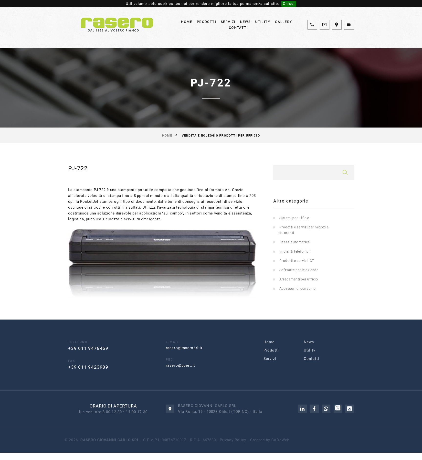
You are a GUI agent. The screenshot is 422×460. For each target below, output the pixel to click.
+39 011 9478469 (88, 348)
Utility (262, 22)
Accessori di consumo (297, 288)
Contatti (238, 28)
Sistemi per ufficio (294, 218)
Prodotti (206, 22)
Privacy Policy (233, 440)
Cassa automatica (294, 242)
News (245, 22)
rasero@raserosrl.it (184, 348)
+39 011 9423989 (88, 367)
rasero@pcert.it (180, 365)
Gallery (283, 22)
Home (186, 22)
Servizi (228, 22)
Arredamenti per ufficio (298, 279)
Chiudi (289, 3)
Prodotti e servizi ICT (296, 261)
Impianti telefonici (294, 251)
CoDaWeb (280, 440)
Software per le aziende (298, 270)
